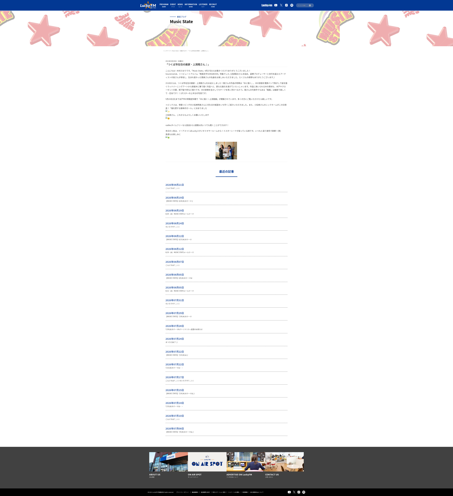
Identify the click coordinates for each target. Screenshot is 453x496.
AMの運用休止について (257, 492)
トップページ (166, 51)
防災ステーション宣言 (219, 492)
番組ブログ (183, 51)
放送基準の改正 (205, 492)
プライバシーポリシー (182, 492)
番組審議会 (195, 492)
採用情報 (245, 492)
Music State (175, 51)
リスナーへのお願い (234, 492)
